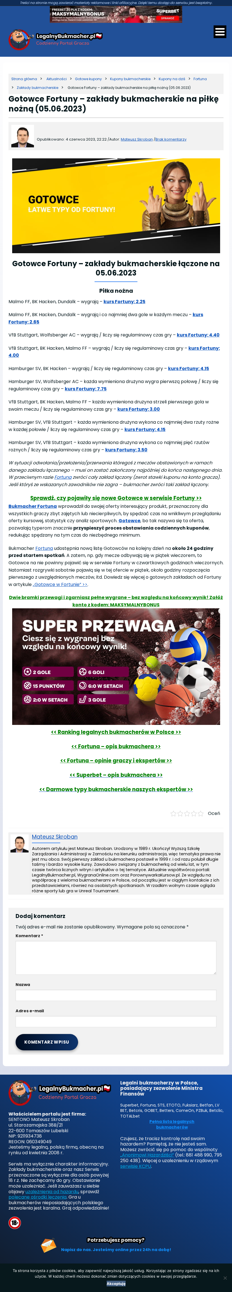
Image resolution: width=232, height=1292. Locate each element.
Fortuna (63, 477)
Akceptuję (116, 1283)
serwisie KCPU (135, 1166)
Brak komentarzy (170, 139)
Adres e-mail (30, 1011)
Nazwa (23, 984)
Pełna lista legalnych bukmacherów (171, 1124)
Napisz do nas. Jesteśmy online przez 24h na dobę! (116, 1249)
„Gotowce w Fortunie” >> (60, 584)
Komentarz (29, 936)
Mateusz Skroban (55, 837)
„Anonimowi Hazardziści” (147, 1155)
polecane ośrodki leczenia (37, 1197)
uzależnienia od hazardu (51, 1191)
